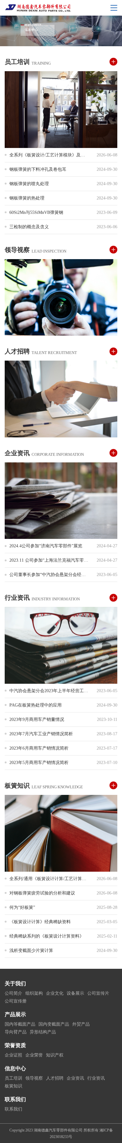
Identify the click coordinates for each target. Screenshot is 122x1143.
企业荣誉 (34, 1055)
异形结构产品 (43, 1032)
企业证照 (13, 1055)
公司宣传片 (98, 993)
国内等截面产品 (20, 1024)
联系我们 (13, 1109)
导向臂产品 (16, 1032)
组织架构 (34, 993)
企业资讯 (75, 1078)
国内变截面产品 (53, 1024)
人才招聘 (55, 1078)
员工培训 (13, 1078)
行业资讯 (96, 1078)
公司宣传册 (16, 1001)
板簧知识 (13, 1086)
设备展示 (75, 993)
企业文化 (55, 993)
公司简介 (13, 993)
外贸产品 (81, 1024)
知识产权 (55, 1055)
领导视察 (34, 1078)
